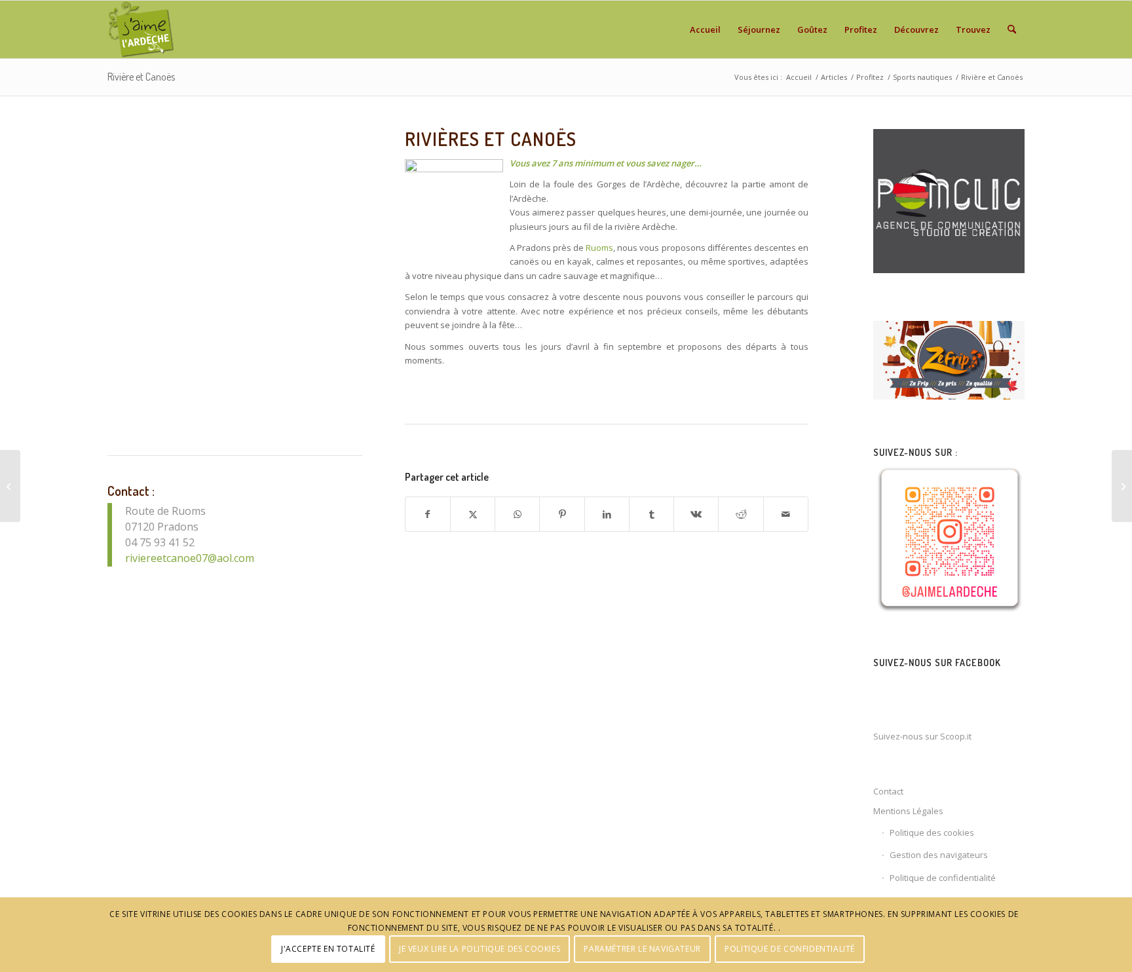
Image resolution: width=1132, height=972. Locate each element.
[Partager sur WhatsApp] (517, 514)
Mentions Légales (908, 811)
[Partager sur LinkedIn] (607, 514)
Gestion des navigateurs (939, 855)
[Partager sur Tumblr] (651, 514)
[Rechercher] (1012, 29)
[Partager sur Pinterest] (562, 514)
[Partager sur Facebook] (428, 514)
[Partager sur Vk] (696, 514)
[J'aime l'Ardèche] (141, 29)
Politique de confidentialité (943, 878)
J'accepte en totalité (328, 948)
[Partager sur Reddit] (741, 514)
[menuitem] (705, 29)
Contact (888, 791)
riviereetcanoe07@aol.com (189, 558)
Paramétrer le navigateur (642, 948)
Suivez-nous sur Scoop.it (922, 736)
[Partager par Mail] (786, 514)
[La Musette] (10, 486)
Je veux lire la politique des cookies (479, 948)
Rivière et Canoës (141, 76)
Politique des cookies (932, 832)
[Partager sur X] (473, 514)
